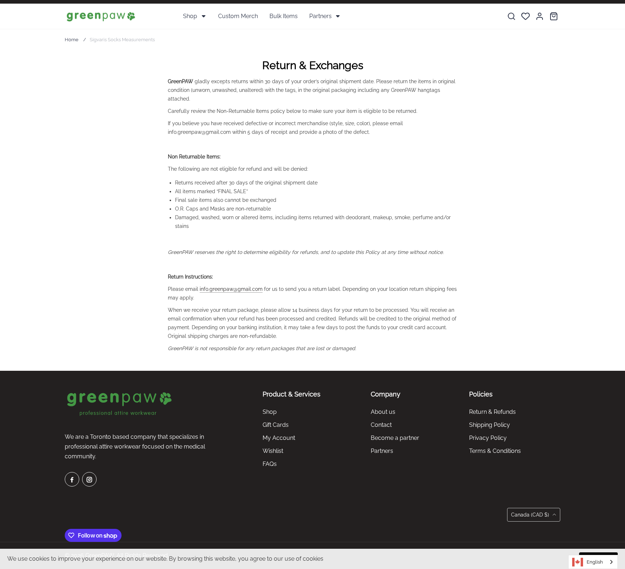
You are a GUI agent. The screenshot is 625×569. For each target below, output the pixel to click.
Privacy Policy (488, 437)
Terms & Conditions (495, 450)
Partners (382, 450)
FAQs (270, 463)
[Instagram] (89, 479)
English (595, 562)
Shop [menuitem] (190, 16)
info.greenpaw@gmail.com (231, 289)
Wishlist (273, 450)
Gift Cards (276, 424)
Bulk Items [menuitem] (283, 16)
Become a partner (395, 437)
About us (383, 411)
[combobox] (593, 562)
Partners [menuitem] (320, 16)
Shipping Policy (489, 424)
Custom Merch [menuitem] (238, 16)
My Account (279, 437)
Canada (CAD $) (530, 515)
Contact (381, 424)
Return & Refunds (492, 411)
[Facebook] (72, 479)
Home (71, 39)
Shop (270, 411)
